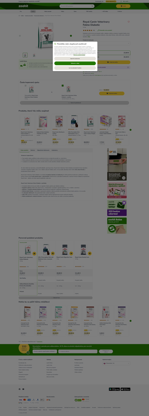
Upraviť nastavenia (75, 58)
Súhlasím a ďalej (75, 63)
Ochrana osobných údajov (79, 54)
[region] (75, 56)
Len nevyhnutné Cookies (75, 68)
